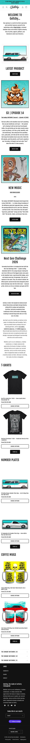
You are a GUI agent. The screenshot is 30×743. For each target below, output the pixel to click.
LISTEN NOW (15, 219)
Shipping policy (23, 739)
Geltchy (9, 737)
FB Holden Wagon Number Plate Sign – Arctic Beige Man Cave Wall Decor (14, 493)
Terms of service (15, 739)
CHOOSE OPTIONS (15, 406)
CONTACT (5, 678)
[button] (3, 7)
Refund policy (23, 737)
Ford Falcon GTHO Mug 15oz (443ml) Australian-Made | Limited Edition (14, 628)
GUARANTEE (5, 671)
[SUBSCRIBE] (22, 716)
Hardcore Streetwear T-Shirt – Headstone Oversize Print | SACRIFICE (15, 439)
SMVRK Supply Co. (21, 329)
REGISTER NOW (15, 293)
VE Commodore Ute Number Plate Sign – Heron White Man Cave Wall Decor (14, 534)
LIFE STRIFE (21, 327)
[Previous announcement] (3, 2)
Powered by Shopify (15, 737)
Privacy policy (8, 739)
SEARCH (5, 674)
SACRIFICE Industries (9, 329)
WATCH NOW (15, 149)
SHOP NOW (15, 74)
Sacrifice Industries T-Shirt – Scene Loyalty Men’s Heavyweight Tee (13, 399)
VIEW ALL (15, 452)
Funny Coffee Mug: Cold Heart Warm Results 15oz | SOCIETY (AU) (13, 588)
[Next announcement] (27, 2)
